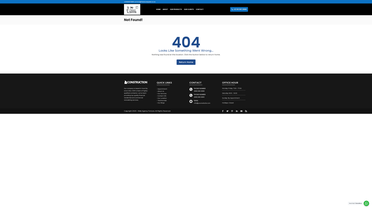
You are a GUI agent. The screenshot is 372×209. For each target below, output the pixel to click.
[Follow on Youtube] (241, 111)
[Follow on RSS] (246, 111)
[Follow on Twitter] (227, 111)
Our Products (176, 9)
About (165, 9)
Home (158, 9)
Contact (200, 9)
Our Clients (189, 9)
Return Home (186, 62)
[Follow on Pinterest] (232, 111)
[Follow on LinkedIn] (237, 111)
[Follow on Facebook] (223, 111)
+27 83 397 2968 (240, 9)
